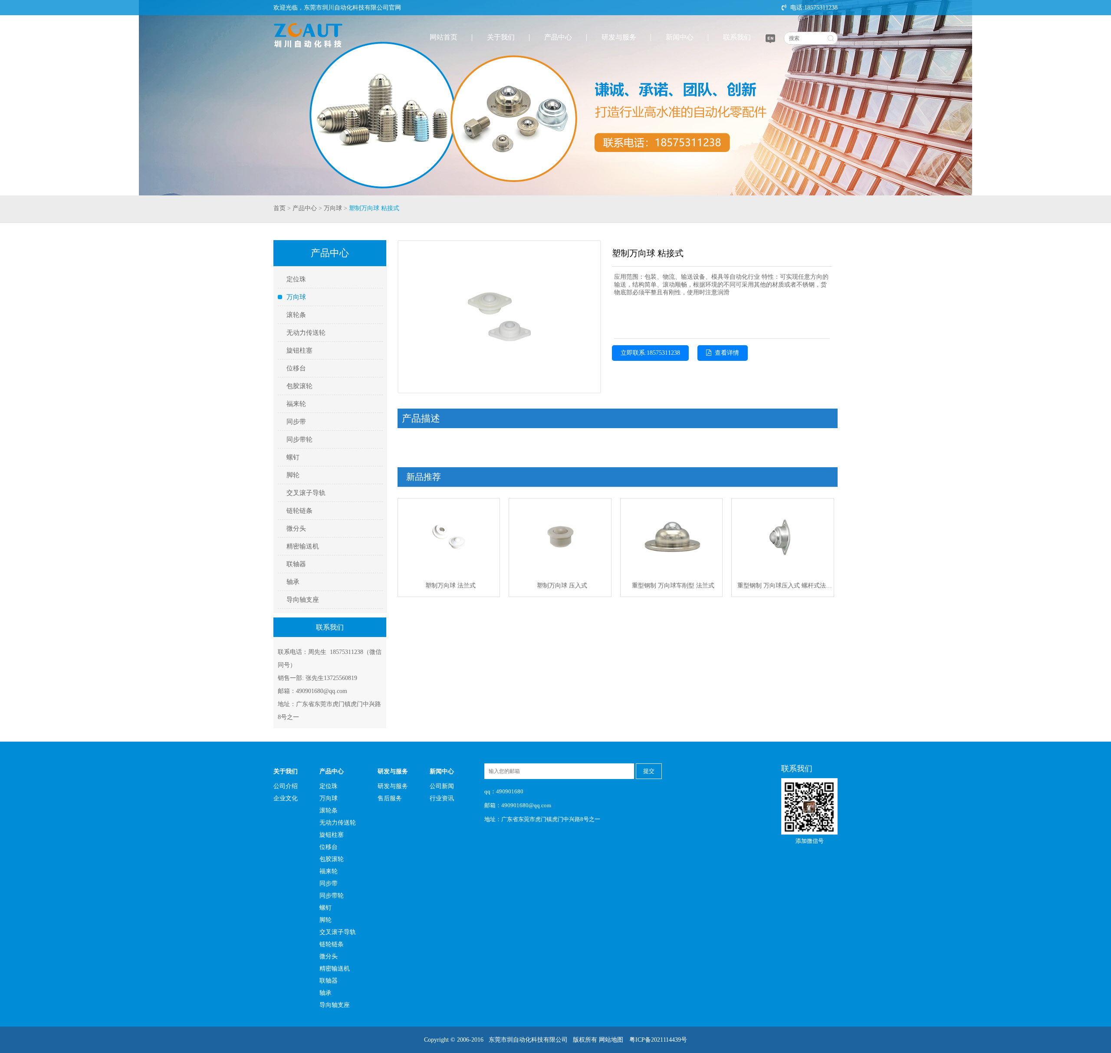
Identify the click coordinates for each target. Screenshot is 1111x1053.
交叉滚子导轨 (305, 492)
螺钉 (292, 457)
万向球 (333, 208)
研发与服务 (619, 37)
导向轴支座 (302, 599)
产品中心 (558, 37)
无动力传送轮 (305, 332)
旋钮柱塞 (299, 350)
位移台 (296, 368)
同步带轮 (299, 439)
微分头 (296, 528)
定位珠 (296, 279)
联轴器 (296, 564)
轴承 (292, 581)
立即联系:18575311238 (650, 353)
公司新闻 (442, 786)
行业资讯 (442, 798)
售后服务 (390, 798)
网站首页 (443, 37)
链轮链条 (299, 510)
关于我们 (501, 37)
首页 (279, 208)
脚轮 (292, 475)
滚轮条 (296, 314)
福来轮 (296, 403)
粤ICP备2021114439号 (658, 1039)
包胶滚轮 (299, 386)
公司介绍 (285, 786)
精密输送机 (302, 546)
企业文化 (285, 798)
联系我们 (737, 37)
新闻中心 (680, 37)
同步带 (296, 421)
